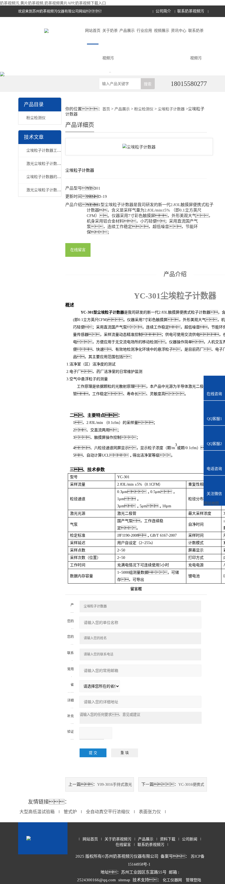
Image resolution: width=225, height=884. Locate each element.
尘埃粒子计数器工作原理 (47, 150)
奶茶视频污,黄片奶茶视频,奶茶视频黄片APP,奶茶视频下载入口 (53, 3)
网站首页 (92, 31)
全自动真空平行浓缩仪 (108, 811)
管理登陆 (193, 880)
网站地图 (211, 503)
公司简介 (163, 11)
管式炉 (70, 811)
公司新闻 (189, 839)
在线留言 (78, 250)
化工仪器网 (172, 880)
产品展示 (127, 31)
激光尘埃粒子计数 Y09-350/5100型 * (57, 190)
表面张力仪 (150, 811)
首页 (106, 109)
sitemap (124, 880)
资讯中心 (178, 31)
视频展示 (161, 31)
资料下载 (167, 839)
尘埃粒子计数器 (171, 109)
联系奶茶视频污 (190, 11)
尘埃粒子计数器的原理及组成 (51, 177)
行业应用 (144, 31)
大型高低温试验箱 (37, 811)
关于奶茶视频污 (110, 44)
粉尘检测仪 (36, 118)
